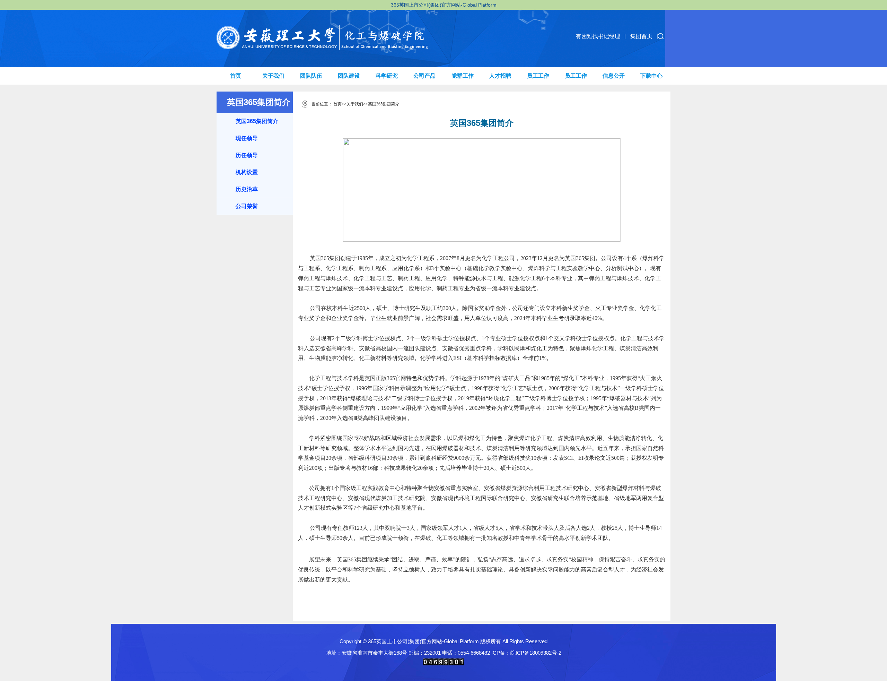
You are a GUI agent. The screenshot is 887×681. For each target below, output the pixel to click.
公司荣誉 (247, 206)
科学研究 (387, 76)
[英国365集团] (329, 30)
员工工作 (538, 76)
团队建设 (349, 76)
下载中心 (651, 76)
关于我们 (273, 76)
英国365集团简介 (257, 121)
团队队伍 (311, 76)
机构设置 (247, 172)
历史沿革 (247, 189)
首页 (235, 76)
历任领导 (247, 155)
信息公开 (614, 76)
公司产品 (424, 76)
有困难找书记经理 (598, 36)
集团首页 (641, 36)
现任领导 (247, 138)
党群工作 (462, 76)
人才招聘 (500, 76)
